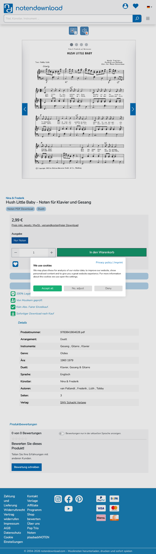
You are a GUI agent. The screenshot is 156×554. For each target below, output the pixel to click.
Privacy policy (104, 262)
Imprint (118, 262)
